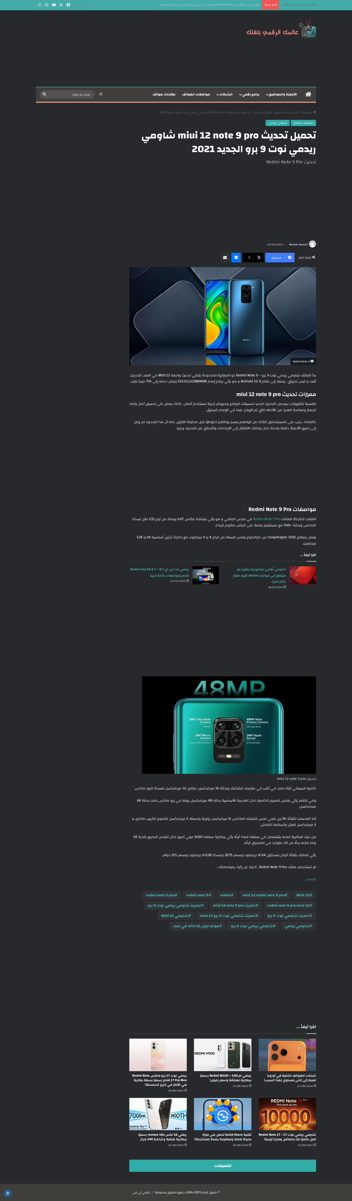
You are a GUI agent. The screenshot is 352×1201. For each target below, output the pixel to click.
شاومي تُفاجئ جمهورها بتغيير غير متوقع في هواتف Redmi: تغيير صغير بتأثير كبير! (259, 575)
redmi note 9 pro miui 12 (288, 905)
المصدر (311, 879)
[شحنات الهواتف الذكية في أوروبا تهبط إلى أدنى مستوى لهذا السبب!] (287, 1055)
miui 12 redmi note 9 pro (263, 895)
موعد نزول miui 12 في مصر (196, 926)
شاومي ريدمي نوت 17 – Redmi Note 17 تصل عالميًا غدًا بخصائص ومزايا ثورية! (287, 1137)
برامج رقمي (250, 94)
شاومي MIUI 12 (174, 915)
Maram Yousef (298, 244)
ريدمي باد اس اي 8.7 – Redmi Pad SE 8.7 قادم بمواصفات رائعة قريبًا (159, 572)
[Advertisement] (128, 48)
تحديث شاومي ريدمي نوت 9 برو (174, 905)
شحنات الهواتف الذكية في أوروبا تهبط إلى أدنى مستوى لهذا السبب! (290, 1078)
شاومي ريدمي (277, 123)
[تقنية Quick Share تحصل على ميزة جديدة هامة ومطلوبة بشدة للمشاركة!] (222, 1114)
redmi (225, 895)
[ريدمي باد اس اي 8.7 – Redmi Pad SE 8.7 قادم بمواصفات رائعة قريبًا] (206, 575)
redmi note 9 (197, 895)
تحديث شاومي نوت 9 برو (288, 915)
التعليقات (223, 1165)
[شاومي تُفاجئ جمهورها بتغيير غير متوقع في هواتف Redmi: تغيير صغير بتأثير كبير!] (303, 575)
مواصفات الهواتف (196, 94)
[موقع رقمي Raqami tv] (281, 28)
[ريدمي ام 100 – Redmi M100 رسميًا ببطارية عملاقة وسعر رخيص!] (222, 1055)
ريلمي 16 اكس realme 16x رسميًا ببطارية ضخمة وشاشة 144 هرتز (162, 1137)
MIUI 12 (302, 895)
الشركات (226, 94)
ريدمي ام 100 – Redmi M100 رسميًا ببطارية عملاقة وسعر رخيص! (225, 1078)
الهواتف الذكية (262, 112)
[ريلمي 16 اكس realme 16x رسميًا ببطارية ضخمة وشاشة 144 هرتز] (158, 1114)
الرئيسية (307, 112)
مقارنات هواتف (164, 94)
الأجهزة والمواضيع (283, 94)
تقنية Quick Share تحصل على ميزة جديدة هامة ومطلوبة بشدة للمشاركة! (222, 1137)
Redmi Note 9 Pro (267, 519)
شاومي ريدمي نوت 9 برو (252, 926)
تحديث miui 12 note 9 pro (234, 905)
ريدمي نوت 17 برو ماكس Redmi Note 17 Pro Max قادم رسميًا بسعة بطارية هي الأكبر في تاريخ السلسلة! (159, 1080)
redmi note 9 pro (160, 895)
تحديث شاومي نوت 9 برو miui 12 (227, 915)
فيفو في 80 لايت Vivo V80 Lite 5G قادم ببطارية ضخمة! (223, 5)
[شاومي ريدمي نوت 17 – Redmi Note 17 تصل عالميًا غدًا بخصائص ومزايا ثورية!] (287, 1114)
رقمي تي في (141, 1192)
